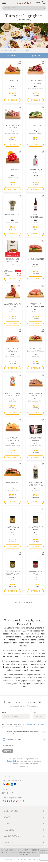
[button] (38, 2)
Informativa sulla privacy (29, 724)
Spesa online (13, 50)
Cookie (42, 724)
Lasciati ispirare (24, 50)
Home (5, 50)
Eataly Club (11, 761)
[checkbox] (3, 733)
